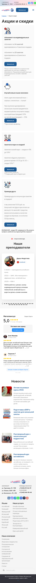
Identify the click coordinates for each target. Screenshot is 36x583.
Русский (4, 527)
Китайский (5, 519)
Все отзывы (18, 372)
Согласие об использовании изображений (7, 551)
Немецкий (5, 509)
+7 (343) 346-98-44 (19, 4)
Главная (4, 16)
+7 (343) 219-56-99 (25, 488)
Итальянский (6, 517)
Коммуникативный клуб (20, 528)
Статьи (4, 566)
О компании (5, 539)
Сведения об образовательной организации (7, 558)
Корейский (5, 522)
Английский (5, 506)
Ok (18, 580)
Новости (4, 563)
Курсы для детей (18, 531)
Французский (6, 512)
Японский (5, 525)
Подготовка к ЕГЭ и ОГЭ (20, 521)
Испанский (5, 514)
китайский (22, 262)
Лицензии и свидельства (9, 542)
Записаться (22, 10)
